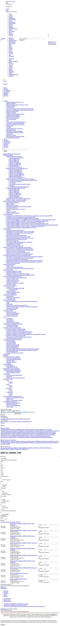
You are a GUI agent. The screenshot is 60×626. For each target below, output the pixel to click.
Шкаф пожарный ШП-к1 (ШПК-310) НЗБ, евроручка (23, 567)
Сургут (10, 49)
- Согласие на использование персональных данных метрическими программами (24, 606)
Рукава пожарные (10, 106)
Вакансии (6, 93)
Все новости (4, 416)
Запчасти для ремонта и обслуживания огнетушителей (20, 108)
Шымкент (11, 75)
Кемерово (11, 27)
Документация (7, 90)
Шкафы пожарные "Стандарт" (8, 441)
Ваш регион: (9, 1)
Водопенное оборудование (13, 116)
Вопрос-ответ (7, 600)
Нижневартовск (13, 40)
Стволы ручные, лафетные (13, 115)
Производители (7, 601)
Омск (10, 44)
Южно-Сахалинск (13, 61)
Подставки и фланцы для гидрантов (15, 124)
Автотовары (9, 133)
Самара (10, 48)
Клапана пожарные (11, 112)
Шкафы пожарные (11, 103)
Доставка (6, 89)
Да (6, 9)
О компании (7, 91)
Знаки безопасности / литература (14, 128)
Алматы (11, 66)
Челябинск (11, 58)
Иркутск (11, 24)
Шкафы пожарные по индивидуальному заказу (36, 442)
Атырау (11, 69)
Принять (3, 624)
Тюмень (11, 52)
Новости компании (7, 412)
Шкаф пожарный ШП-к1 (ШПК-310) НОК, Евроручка (23, 555)
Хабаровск (11, 56)
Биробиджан (12, 18)
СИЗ (7, 120)
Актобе (10, 65)
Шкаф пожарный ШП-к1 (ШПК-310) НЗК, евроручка (23, 542)
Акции (5, 87)
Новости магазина (18, 412)
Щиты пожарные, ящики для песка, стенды (17, 104)
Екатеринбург (12, 23)
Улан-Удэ (11, 53)
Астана (10, 68)
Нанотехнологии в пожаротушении (15, 136)
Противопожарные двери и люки (14, 102)
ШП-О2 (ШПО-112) (29, 447)
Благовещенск (12, 19)
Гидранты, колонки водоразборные (15, 123)
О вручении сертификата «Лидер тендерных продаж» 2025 (15, 418)
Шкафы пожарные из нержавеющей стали (26, 441)
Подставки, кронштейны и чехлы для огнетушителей (19, 110)
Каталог (6, 84)
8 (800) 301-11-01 (52, 43)
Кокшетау (11, 70)
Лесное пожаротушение (12, 111)
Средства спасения (11, 119)
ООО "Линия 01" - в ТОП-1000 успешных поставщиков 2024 (16, 421)
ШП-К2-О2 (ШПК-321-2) (22, 449)
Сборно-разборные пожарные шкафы (15, 442)
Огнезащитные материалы (13, 137)
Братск (10, 20)
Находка (11, 37)
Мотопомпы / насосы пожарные (14, 131)
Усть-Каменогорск (13, 74)
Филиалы (6, 590)
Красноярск (12, 31)
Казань (10, 26)
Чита (13, 1)
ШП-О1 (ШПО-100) (19, 447)
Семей (10, 73)
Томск (10, 51)
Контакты (6, 95)
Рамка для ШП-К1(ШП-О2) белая (18, 579)
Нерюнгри (11, 39)
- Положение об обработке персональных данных (16, 603)
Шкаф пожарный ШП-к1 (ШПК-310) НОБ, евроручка (23, 530)
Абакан (10, 15)
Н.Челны (11, 35)
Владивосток (12, 22)
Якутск (10, 62)
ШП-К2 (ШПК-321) (11, 449)
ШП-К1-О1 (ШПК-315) (40, 447)
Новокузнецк (12, 41)
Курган (10, 32)
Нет (8, 9)
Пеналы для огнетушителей (7, 447)
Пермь (10, 47)
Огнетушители (10, 107)
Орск (10, 45)
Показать (4, 519)
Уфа (10, 54)
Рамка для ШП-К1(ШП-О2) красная (19, 573)
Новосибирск (12, 43)
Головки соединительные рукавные (15, 114)
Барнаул (11, 16)
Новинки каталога (29, 412)
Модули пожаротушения (12, 118)
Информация (4, 588)
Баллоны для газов (11, 135)
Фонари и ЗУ (9, 125)
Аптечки (8, 127)
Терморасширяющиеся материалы (14, 132)
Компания (3, 587)
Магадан (11, 34)
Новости (6, 94)
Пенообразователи (11, 129)
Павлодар (11, 71)
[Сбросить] (2, 518)
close (7, 2)
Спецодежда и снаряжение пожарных (15, 121)
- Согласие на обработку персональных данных (15, 605)
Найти (5, 151)
